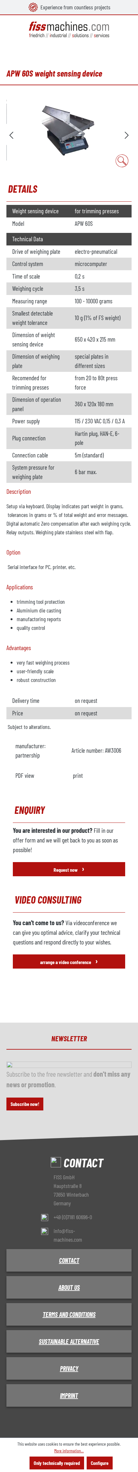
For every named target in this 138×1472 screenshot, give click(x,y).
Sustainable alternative (69, 1341)
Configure (99, 1463)
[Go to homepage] (69, 30)
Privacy (69, 1368)
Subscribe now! (25, 1104)
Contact (69, 1260)
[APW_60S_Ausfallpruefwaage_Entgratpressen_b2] (69, 134)
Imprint (69, 1395)
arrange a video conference (69, 961)
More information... (69, 1450)
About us (69, 1287)
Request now (69, 868)
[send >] (127, 134)
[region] (69, 134)
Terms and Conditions (69, 1314)
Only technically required (57, 1463)
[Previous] (11, 134)
